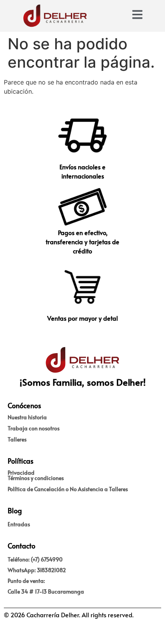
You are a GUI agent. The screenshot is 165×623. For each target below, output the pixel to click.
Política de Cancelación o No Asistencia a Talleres (68, 489)
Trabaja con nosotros (33, 428)
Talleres (17, 439)
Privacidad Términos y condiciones (36, 475)
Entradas (19, 524)
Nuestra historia (27, 417)
